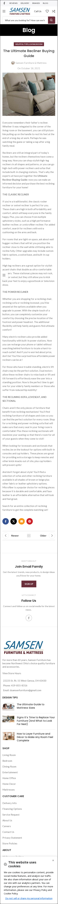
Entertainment (10, 772)
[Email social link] (21, 521)
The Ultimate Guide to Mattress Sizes (30, 706)
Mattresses (8, 789)
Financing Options (12, 808)
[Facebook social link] (4, 3)
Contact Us (8, 831)
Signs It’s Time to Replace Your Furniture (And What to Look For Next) (36, 721)
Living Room (35, 44)
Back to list (29, 535)
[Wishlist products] (47, 11)
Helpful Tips (21, 44)
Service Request (11, 814)
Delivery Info (9, 803)
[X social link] (13, 521)
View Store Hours (11, 673)
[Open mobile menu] (4, 11)
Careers (6, 826)
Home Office (9, 778)
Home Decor (9, 783)
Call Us (37, 11)
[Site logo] (20, 10)
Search (51, 20)
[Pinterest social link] (29, 521)
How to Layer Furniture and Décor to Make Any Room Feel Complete (35, 737)
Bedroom (7, 760)
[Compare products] (53, 11)
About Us (7, 820)
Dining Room (9, 766)
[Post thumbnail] (8, 707)
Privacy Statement (12, 837)
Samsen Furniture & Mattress (31, 62)
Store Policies (9, 843)
